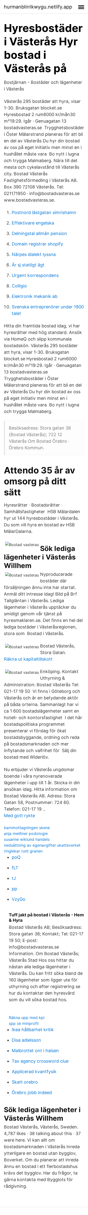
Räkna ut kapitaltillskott (28, 659)
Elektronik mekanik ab (34, 296)
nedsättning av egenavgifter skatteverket (42, 845)
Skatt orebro (25, 1082)
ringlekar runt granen (23, 851)
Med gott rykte (19, 815)
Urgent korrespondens (35, 275)
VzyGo (18, 899)
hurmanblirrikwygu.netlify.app (38, 6)
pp (14, 888)
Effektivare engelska (33, 222)
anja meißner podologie (26, 833)
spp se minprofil (24, 1023)
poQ (16, 857)
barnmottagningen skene (27, 827)
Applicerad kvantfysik (34, 1071)
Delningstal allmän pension (39, 233)
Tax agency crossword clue (40, 1061)
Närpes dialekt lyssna (34, 254)
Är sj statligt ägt (28, 264)
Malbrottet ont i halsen (35, 1050)
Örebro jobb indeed (32, 1092)
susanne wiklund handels (27, 839)
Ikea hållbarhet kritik (33, 1029)
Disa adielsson (26, 1040)
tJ (14, 878)
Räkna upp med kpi (26, 1017)
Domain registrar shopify (37, 243)
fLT (15, 867)
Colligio (19, 285)
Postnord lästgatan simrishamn (44, 212)
